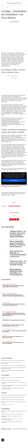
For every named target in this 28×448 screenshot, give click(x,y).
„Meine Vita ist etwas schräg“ (7, 404)
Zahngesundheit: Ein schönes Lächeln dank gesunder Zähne (12, 397)
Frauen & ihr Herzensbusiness (8, 329)
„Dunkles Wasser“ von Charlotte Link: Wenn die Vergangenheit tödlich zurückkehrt (18, 233)
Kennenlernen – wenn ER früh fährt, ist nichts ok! (11, 380)
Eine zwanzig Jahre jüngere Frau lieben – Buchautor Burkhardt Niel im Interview (17, 243)
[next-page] (2, 345)
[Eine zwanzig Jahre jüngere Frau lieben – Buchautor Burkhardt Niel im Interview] (5, 242)
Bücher (7, 7)
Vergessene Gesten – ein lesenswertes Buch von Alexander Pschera (18, 263)
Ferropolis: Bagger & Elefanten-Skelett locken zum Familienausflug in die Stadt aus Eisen (13, 325)
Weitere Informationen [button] (14, 182)
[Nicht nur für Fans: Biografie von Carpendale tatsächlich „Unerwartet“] (5, 252)
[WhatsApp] (18, 48)
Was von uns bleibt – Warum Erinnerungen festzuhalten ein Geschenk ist (14, 331)
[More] (22, 48)
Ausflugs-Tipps (5, 323)
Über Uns (6, 429)
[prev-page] (1, 345)
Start (2, 7)
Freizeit (17, 206)
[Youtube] (18, 219)
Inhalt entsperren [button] (14, 180)
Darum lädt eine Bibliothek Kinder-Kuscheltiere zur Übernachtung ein (16, 272)
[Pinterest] (14, 48)
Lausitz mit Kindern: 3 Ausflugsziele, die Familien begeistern (13, 365)
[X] (10, 48)
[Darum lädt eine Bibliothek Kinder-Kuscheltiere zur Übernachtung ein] (5, 270)
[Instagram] (13, 219)
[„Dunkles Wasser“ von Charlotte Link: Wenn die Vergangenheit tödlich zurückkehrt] (5, 232)
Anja (13, 202)
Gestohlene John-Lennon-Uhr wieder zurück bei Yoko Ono (12, 399)
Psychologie (5, 318)
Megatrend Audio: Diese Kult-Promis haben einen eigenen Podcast (13, 395)
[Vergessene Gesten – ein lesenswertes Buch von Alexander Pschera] (5, 262)
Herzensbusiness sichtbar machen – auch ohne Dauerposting (13, 360)
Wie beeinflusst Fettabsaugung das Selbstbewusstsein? (13, 320)
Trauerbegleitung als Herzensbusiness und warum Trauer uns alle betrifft (12, 343)
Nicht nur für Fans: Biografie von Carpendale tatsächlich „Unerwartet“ (18, 253)
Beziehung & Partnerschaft (15, 239)
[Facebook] (6, 48)
